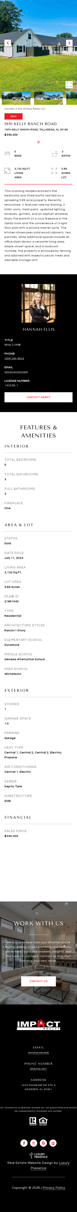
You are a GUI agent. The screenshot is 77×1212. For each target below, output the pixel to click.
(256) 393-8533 (14, 358)
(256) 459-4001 (38, 1069)
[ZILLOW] (53, 1143)
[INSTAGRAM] (33, 1143)
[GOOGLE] (43, 1143)
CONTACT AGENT (38, 397)
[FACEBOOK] (24, 1143)
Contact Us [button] (38, 981)
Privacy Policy (54, 1187)
